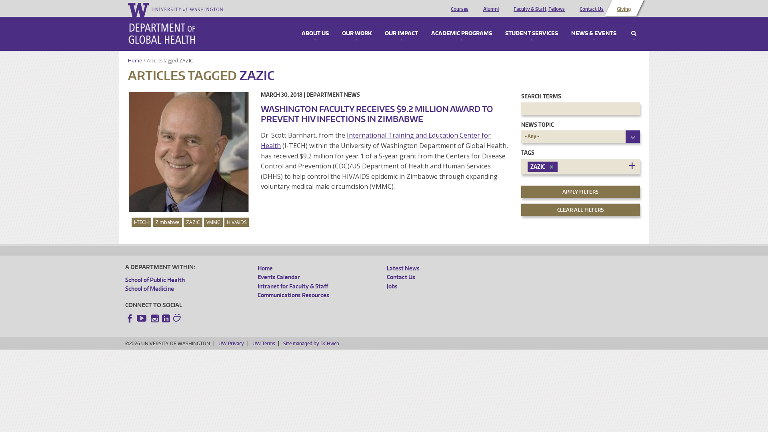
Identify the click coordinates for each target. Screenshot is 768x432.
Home (135, 60)
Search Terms (541, 96)
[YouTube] (142, 318)
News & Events (593, 33)
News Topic (537, 124)
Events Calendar (279, 277)
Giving (624, 9)
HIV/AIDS (236, 222)
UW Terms (263, 343)
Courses (459, 9)
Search (634, 34)
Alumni (491, 9)
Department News (333, 94)
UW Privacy (231, 343)
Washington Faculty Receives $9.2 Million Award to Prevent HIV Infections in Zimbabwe (377, 114)
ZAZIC (186, 60)
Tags (527, 152)
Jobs (392, 286)
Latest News (403, 268)
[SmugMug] (178, 319)
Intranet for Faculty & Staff (293, 286)
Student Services (531, 33)
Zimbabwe (167, 222)
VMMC (213, 222)
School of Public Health (155, 279)
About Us (315, 33)
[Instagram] (155, 318)
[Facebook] (130, 318)
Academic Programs (461, 33)
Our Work (357, 33)
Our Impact (401, 33)
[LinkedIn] (166, 318)
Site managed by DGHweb (311, 343)
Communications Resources (293, 295)
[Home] (162, 33)
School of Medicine (149, 288)
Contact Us (592, 9)
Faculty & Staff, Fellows (539, 9)
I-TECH (141, 222)
